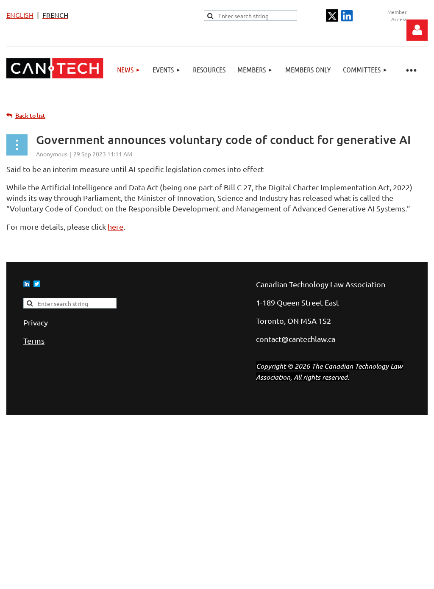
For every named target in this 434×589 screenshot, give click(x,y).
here (115, 226)
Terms (34, 340)
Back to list (30, 115)
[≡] (411, 69)
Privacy (35, 322)
